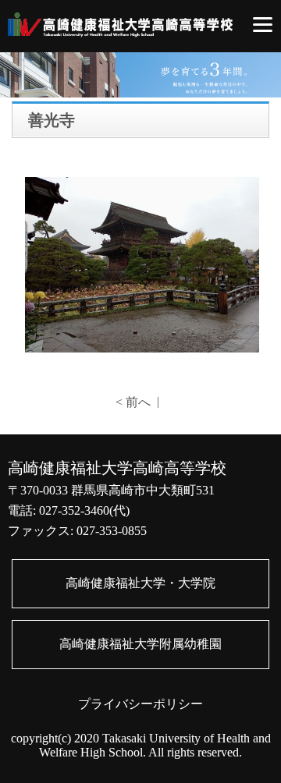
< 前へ (133, 402)
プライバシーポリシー (140, 703)
